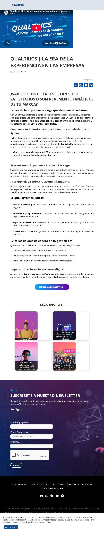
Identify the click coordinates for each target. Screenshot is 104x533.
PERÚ (32, 484)
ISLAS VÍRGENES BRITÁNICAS (79, 484)
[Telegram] (62, 496)
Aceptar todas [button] (10, 527)
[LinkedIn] (41, 496)
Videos (23, 71)
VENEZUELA (58, 484)
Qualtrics (14, 71)
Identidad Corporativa (51, 512)
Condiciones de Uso (80, 508)
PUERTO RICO (43, 484)
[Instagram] (46, 496)
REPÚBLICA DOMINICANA (51, 488)
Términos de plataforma (25, 512)
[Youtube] (57, 496)
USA (14, 484)
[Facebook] (80, 85)
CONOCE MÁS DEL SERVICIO (51, 287)
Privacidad (62, 508)
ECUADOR (22, 484)
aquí (74, 152)
